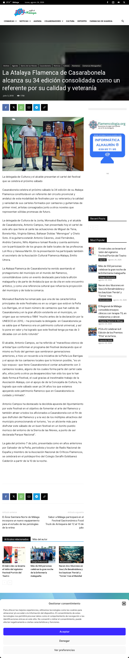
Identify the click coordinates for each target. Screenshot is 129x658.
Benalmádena (65, 561)
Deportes (82, 21)
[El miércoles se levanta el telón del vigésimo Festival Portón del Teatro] (14, 554)
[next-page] (10, 583)
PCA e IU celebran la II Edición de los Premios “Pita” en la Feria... (110, 332)
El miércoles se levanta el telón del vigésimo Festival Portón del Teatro (112, 252)
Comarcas (9, 21)
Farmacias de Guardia (101, 21)
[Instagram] (113, 2)
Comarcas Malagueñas (92, 66)
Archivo (6, 66)
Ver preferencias (64, 650)
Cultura (70, 21)
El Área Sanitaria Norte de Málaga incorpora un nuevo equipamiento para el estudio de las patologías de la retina (20, 522)
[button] (124, 603)
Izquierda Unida (105, 340)
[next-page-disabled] (96, 227)
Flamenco (76, 66)
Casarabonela (45, 66)
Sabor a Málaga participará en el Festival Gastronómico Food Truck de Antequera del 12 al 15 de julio (64, 522)
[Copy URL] (44, 107)
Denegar (64, 640)
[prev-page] (4, 583)
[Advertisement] (43, 472)
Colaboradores (53, 21)
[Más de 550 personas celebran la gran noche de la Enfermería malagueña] (43, 554)
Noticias (23, 21)
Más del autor (40, 539)
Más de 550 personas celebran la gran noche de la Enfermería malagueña (112, 269)
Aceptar (65, 631)
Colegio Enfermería (39, 561)
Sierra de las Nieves (29, 66)
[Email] (29, 107)
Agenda (37, 21)
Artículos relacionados (16, 539)
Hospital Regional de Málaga (111, 321)
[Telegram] (36, 107)
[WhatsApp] (21, 107)
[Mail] (118, 2)
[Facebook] (107, 2)
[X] (124, 2)
